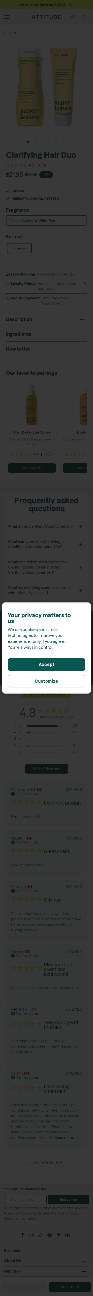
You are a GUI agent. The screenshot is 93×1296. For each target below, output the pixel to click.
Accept (47, 664)
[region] (46, 648)
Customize (46, 681)
